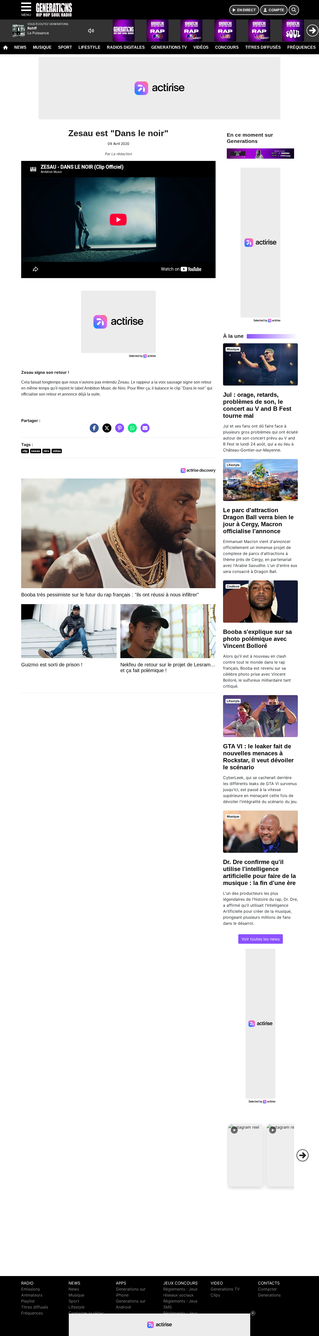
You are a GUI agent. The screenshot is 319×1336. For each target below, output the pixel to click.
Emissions (30, 1289)
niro (46, 451)
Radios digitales (126, 47)
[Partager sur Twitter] (105, 430)
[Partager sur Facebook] (93, 430)
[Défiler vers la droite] (303, 1155)
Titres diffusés (263, 47)
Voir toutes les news (260, 938)
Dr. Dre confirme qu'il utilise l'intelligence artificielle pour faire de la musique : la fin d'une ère (259, 872)
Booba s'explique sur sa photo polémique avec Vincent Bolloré (257, 638)
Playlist (28, 1301)
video (57, 451)
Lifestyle (89, 47)
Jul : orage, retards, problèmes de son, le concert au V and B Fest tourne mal (257, 405)
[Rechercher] (294, 10)
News (20, 47)
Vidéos (201, 47)
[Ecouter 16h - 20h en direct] (260, 153)
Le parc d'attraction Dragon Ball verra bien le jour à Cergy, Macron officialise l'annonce (258, 520)
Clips (215, 1295)
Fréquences (301, 47)
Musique (42, 47)
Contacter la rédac (86, 1313)
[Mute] (91, 30)
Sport (65, 47)
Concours (227, 47)
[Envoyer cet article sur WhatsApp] (131, 430)
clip (25, 451)
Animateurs (31, 1295)
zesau (35, 451)
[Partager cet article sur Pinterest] (118, 430)
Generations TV (169, 47)
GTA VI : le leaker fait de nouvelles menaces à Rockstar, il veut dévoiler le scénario (258, 757)
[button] (245, 1155)
